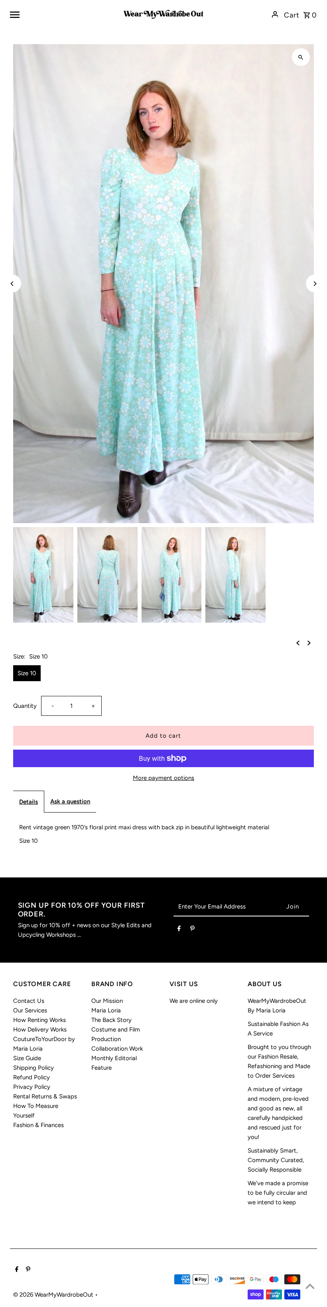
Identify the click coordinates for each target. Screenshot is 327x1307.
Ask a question (70, 801)
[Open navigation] (64, 14)
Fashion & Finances (38, 1125)
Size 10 (27, 673)
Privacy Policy (31, 1086)
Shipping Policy (33, 1067)
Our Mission (107, 1000)
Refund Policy (31, 1077)
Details (28, 801)
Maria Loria (106, 1010)
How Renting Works (39, 1020)
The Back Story (111, 1020)
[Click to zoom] (301, 57)
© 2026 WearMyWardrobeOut (54, 1294)
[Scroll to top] (310, 1286)
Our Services (30, 1010)
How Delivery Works (40, 1029)
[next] (309, 642)
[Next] (315, 284)
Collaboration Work (117, 1048)
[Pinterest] (192, 930)
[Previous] (12, 284)
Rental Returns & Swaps (45, 1096)
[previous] (298, 642)
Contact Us (28, 1000)
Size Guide (27, 1058)
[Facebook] (179, 930)
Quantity (25, 705)
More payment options (163, 777)
